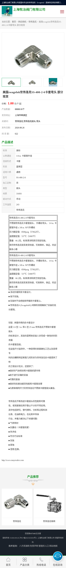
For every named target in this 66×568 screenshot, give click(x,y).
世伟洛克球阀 (49, 521)
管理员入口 (44, 546)
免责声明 (34, 546)
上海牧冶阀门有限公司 (46, 538)
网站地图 (53, 546)
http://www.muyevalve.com (13, 460)
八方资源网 (24, 546)
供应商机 (22, 22)
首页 (14, 22)
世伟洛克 (32, 22)
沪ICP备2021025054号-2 (28, 538)
